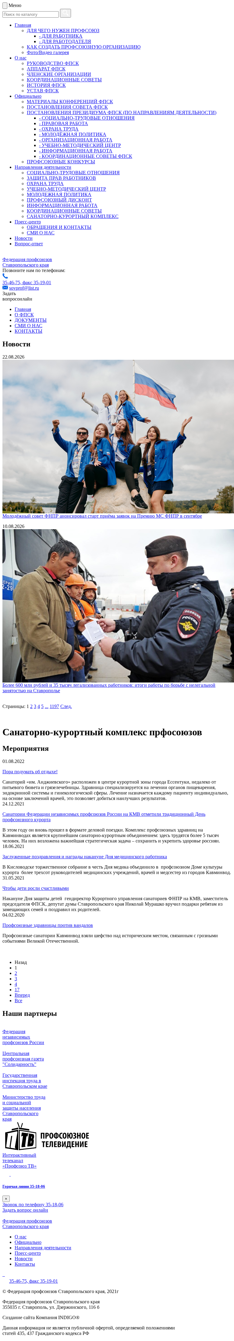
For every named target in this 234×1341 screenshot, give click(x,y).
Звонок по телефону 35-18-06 (32, 1204)
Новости (24, 238)
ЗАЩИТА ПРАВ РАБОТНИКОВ (61, 178)
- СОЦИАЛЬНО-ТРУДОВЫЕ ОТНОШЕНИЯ (87, 118)
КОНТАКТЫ (28, 331)
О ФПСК (24, 314)
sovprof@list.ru (24, 288)
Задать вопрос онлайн (25, 1210)
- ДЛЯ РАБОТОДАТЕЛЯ (65, 41)
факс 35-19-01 (37, 282)
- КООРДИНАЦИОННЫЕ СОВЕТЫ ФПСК (85, 156)
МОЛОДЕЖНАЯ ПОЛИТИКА (59, 194)
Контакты (25, 1264)
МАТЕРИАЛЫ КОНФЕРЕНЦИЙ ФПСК (70, 101)
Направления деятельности (43, 167)
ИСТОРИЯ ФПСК (46, 85)
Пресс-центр (28, 221)
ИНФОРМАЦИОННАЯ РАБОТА (62, 205)
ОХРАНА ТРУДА (45, 183)
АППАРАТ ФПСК (46, 68)
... (46, 706)
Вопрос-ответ (29, 243)
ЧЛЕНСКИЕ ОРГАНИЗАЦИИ (59, 74)
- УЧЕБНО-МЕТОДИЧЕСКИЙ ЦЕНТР (80, 145)
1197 (54, 706)
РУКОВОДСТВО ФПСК (53, 63)
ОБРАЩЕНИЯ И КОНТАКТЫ (59, 227)
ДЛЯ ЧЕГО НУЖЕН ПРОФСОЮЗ (63, 30)
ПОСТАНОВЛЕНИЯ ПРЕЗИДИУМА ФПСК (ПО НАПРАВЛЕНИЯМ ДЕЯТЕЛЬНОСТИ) (121, 112)
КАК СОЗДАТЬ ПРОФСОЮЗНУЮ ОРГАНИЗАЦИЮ (83, 46)
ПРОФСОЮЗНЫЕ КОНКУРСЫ (61, 161)
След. (66, 706)
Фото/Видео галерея (48, 52)
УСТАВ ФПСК (43, 90)
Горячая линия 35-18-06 (23, 1186)
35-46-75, (12, 282)
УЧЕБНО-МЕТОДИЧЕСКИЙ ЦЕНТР (66, 189)
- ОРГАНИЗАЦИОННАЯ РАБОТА (75, 139)
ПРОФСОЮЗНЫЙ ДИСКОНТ (59, 200)
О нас (21, 57)
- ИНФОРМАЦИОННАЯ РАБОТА (75, 150)
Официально (28, 96)
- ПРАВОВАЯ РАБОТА (63, 123)
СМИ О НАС (41, 232)
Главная (23, 25)
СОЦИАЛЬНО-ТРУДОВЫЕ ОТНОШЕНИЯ (73, 172)
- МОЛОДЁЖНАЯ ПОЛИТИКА (72, 134)
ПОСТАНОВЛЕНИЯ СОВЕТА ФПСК (67, 107)
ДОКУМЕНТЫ (31, 320)
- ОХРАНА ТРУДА (59, 128)
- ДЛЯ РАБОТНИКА (61, 36)
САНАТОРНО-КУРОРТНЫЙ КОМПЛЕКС (73, 216)
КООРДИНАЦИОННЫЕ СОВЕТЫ (64, 79)
